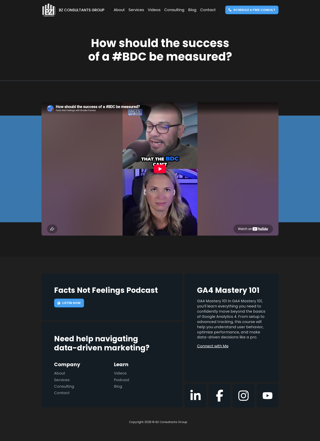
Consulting (174, 9)
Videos (154, 9)
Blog (192, 9)
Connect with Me (213, 346)
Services (136, 9)
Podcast (121, 380)
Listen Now (71, 303)
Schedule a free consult (254, 10)
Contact (208, 9)
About (119, 9)
